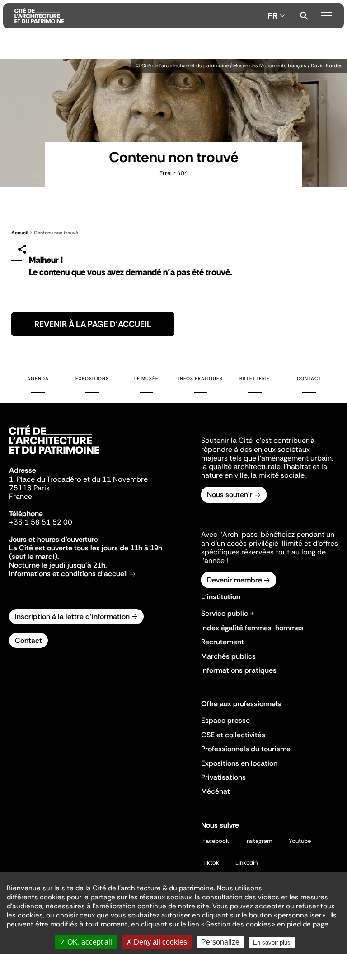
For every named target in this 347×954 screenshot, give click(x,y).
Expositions (92, 379)
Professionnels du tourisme (246, 749)
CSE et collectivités (233, 735)
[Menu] (326, 14)
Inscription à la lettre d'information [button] (72, 616)
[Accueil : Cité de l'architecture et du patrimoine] (139, 16)
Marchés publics (228, 656)
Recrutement (222, 642)
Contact (309, 379)
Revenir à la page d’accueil (92, 324)
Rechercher (304, 16)
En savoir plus (272, 942)
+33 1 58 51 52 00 (40, 522)
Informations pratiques (239, 670)
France (20, 496)
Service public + (227, 613)
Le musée (146, 379)
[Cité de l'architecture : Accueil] (54, 455)
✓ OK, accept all (86, 942)
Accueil (19, 232)
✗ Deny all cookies (156, 942)
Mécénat (215, 791)
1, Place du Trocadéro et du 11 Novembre (78, 479)
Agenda (38, 379)
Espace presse (225, 720)
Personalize (220, 942)
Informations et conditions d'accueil (68, 573)
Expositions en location (239, 763)
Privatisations (223, 777)
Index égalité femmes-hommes (252, 628)
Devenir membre (234, 580)
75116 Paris (29, 488)
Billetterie (254, 379)
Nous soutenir (230, 494)
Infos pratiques (200, 379)
